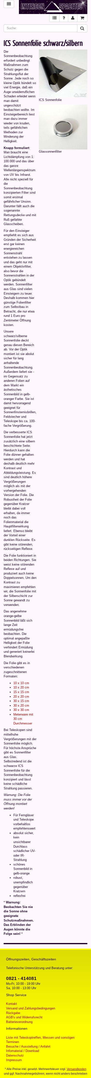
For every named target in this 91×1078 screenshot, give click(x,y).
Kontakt (11, 1004)
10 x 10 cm (21, 683)
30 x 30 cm (21, 710)
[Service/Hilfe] (63, 18)
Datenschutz (15, 1055)
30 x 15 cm (21, 701)
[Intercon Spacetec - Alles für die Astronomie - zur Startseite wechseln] (53, 7)
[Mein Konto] (72, 18)
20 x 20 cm (21, 696)
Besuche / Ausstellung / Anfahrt (28, 1046)
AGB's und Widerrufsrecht (24, 1017)
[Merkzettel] (54, 18)
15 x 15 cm (21, 692)
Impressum (14, 1060)
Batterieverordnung (19, 1022)
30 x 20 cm (21, 705)
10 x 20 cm (21, 687)
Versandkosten (76, 1069)
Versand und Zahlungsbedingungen (30, 1008)
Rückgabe (13, 1013)
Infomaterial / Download (22, 1051)
